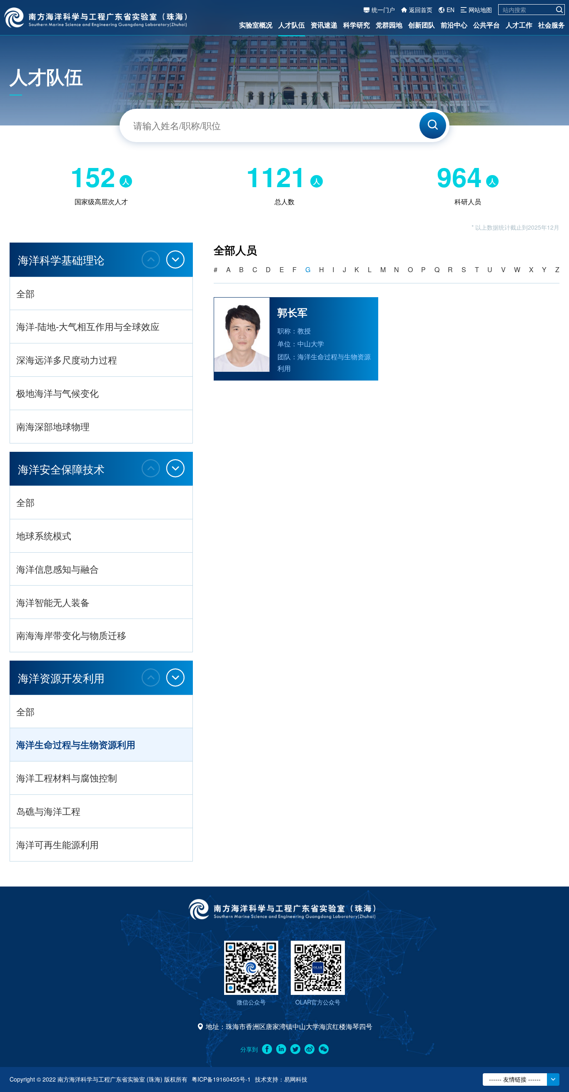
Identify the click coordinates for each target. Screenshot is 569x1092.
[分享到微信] (324, 1049)
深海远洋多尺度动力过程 (66, 359)
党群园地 (389, 25)
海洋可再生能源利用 (57, 844)
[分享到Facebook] (267, 1049)
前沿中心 (454, 25)
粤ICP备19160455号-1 (221, 1079)
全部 (25, 293)
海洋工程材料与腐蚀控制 (66, 777)
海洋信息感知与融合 (57, 568)
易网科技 (295, 1079)
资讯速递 (324, 25)
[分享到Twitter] (295, 1049)
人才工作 (519, 25)
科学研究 (356, 25)
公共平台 (486, 25)
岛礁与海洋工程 (48, 810)
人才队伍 (291, 25)
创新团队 (421, 25)
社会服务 (551, 25)
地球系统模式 (43, 535)
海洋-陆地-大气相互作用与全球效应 (88, 326)
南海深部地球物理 (53, 426)
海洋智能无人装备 (53, 602)
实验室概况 (255, 25)
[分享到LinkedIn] (281, 1049)
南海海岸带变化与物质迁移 (71, 635)
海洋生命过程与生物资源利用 (75, 744)
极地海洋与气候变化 (57, 392)
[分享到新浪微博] (309, 1049)
